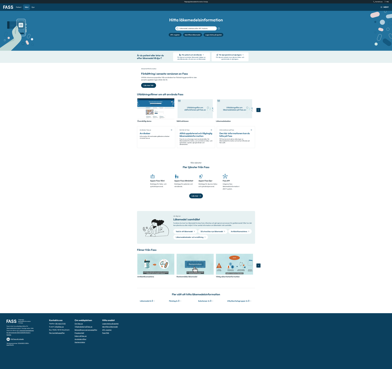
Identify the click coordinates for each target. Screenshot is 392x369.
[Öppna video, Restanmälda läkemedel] (195, 264)
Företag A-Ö (174, 301)
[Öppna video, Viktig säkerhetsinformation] (234, 264)
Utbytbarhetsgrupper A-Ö (238, 301)
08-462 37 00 (60, 324)
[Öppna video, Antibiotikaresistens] (155, 264)
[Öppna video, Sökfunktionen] (195, 108)
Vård (26, 7)
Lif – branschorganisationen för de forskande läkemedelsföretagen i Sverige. (20, 333)
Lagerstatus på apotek (110, 324)
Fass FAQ (105, 333)
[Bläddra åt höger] (258, 110)
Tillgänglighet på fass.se (83, 327)
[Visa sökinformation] (219, 28)
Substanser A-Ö (204, 301)
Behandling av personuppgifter (86, 330)
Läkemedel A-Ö (146, 301)
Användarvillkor (80, 339)
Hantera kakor (80, 342)
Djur (33, 7)
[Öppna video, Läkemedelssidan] (234, 108)
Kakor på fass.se (81, 336)
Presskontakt (79, 333)
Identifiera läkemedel (110, 327)
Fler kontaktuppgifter (57, 333)
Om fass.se (79, 324)
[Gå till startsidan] (8, 7)
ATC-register (107, 330)
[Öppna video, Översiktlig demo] (155, 108)
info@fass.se (59, 327)
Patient (18, 7)
